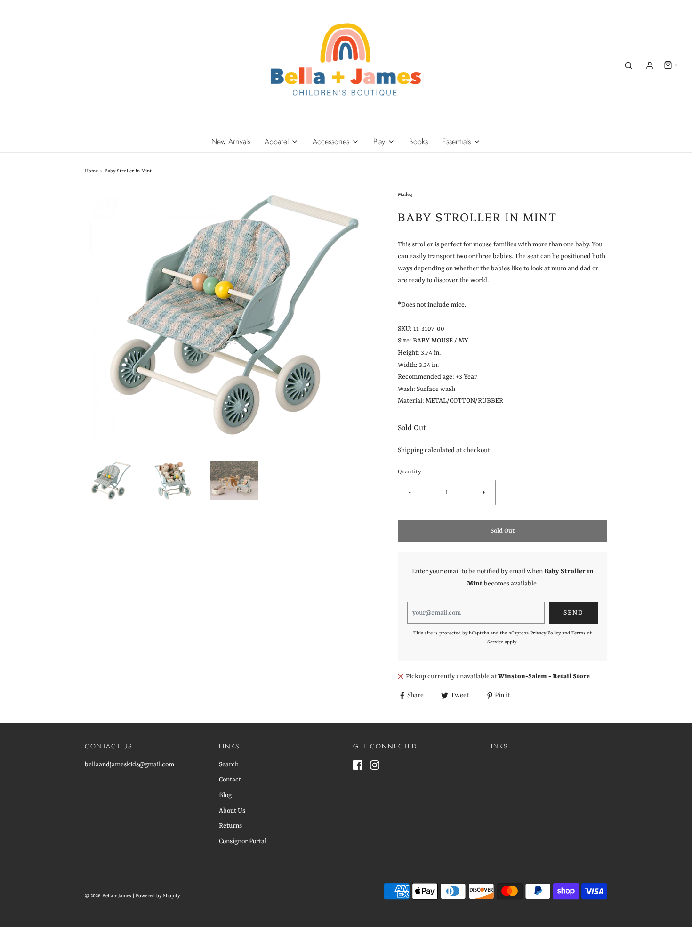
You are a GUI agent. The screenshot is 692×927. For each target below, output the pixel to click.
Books (418, 141)
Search (229, 764)
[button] (111, 480)
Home (91, 171)
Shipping (410, 450)
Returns (230, 825)
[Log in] (649, 65)
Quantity (409, 472)
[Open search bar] (628, 65)
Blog (225, 795)
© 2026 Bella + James (108, 896)
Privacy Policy (545, 633)
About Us (232, 810)
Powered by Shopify (158, 896)
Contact (230, 779)
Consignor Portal (242, 841)
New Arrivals (230, 141)
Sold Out (503, 531)
